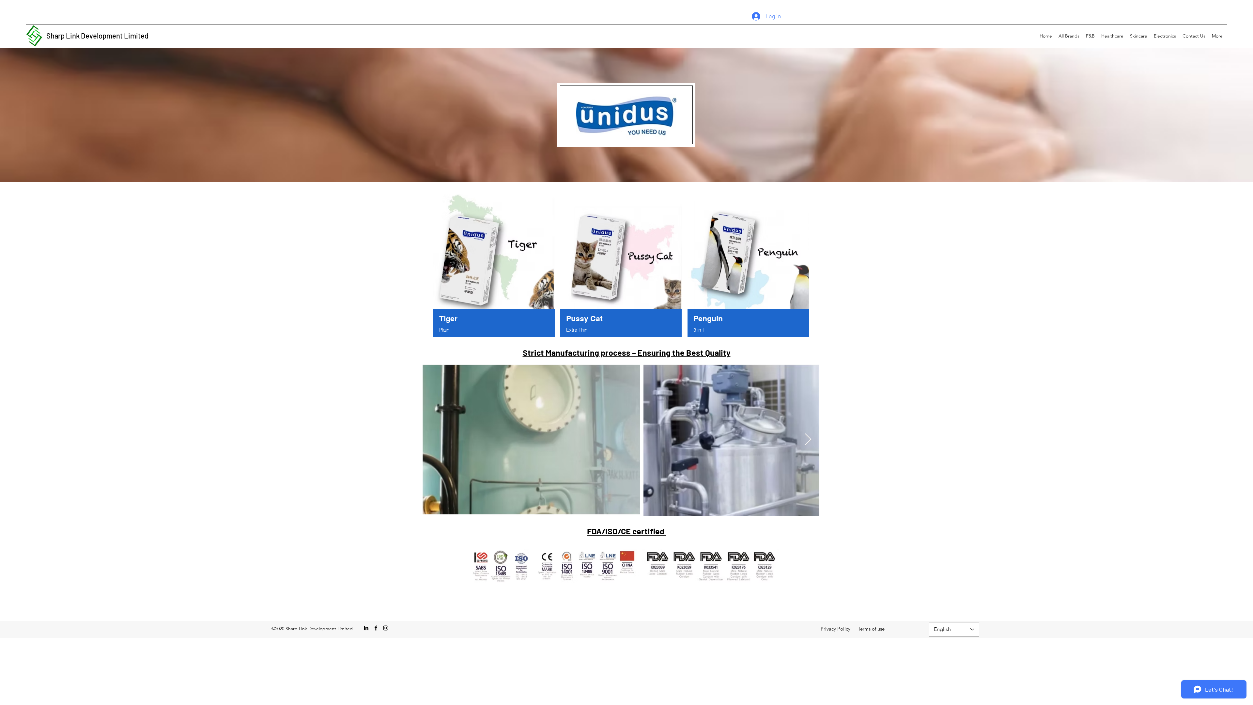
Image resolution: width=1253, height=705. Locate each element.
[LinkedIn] (366, 628)
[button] (1069, 36)
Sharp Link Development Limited (97, 35)
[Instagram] (385, 628)
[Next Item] (808, 439)
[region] (494, 266)
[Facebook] (376, 628)
